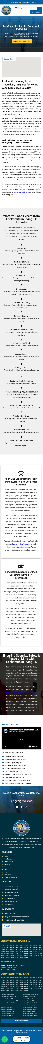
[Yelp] (21, 807)
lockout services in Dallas (22, 192)
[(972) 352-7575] (15, 1039)
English (20, 8)
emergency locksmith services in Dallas (14, 131)
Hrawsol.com (22, 1032)
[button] (4, 1039)
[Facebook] (17, 807)
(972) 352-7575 (23, 1038)
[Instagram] (26, 807)
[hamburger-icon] (39, 8)
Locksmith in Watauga (20, 544)
